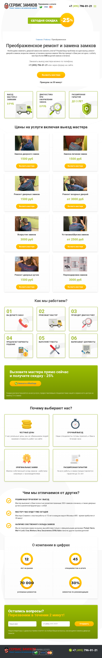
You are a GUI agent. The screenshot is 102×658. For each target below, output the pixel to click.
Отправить (84, 624)
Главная (39, 40)
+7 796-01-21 (80, 6)
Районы (47, 40)
